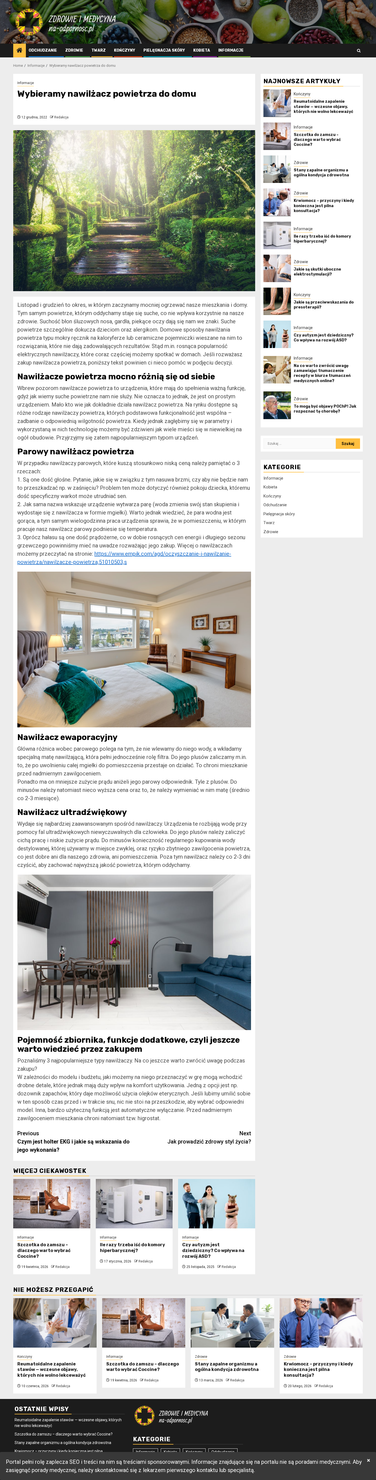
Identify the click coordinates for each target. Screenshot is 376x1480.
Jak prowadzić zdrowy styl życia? (209, 1137)
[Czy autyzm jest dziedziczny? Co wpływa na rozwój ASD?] (216, 1203)
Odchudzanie (43, 50)
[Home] (20, 51)
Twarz (98, 50)
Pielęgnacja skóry (164, 50)
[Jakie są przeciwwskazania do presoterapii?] (277, 301)
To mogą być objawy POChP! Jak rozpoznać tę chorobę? (325, 408)
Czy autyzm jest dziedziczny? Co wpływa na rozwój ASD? (213, 1250)
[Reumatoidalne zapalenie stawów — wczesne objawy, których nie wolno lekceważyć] (277, 103)
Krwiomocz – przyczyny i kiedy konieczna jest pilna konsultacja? (324, 205)
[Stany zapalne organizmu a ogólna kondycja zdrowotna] (277, 169)
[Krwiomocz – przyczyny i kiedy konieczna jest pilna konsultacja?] (277, 202)
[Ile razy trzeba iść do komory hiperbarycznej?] (134, 1203)
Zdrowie (74, 50)
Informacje (231, 50)
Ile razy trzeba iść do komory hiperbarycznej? (132, 1247)
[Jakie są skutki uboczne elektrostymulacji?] (277, 268)
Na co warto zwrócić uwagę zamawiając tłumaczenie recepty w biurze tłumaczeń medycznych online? (322, 373)
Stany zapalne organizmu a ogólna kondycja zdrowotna (321, 172)
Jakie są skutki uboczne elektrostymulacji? (317, 272)
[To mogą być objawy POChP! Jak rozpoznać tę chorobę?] (277, 405)
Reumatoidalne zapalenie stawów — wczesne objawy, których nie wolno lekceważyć (323, 106)
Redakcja (61, 117)
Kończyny (124, 50)
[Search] (358, 50)
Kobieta (201, 50)
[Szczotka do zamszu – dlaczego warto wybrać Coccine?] (51, 1203)
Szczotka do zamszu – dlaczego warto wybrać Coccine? (43, 1250)
